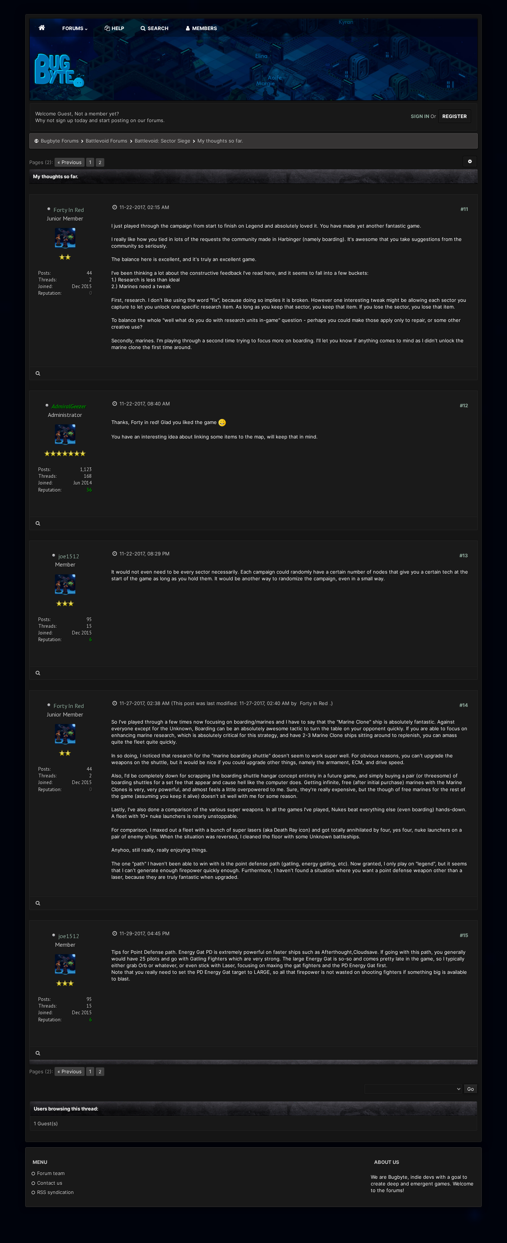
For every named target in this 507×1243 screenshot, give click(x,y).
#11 (464, 209)
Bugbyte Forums (60, 141)
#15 (464, 935)
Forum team (50, 1173)
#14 (463, 705)
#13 (463, 555)
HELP (117, 28)
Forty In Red (68, 209)
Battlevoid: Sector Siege (162, 141)
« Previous (70, 162)
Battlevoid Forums (106, 141)
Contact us (49, 1183)
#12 (464, 405)
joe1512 (68, 556)
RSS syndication (55, 1192)
